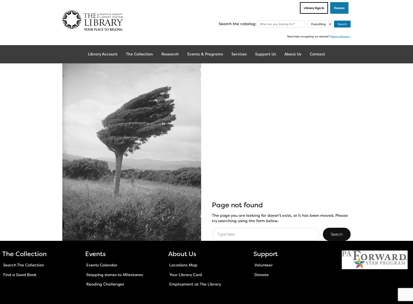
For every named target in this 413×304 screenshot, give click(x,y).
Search (337, 234)
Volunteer (263, 265)
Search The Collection (23, 265)
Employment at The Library (195, 284)
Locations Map (183, 265)
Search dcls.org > (340, 36)
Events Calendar (101, 265)
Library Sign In (314, 8)
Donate (339, 8)
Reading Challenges (105, 284)
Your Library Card (185, 274)
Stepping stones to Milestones (114, 274)
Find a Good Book (19, 274)
